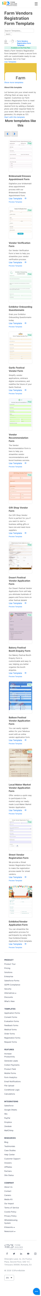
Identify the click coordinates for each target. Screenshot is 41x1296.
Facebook (7, 1253)
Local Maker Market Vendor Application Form (20, 787)
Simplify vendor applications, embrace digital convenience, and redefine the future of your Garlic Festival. (20, 381)
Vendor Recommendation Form (18, 437)
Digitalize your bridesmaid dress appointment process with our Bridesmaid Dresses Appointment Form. (20, 189)
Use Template (10, 62)
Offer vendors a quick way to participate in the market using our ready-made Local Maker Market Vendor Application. (20, 801)
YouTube (28, 1253)
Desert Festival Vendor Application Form (19, 580)
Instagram (35, 1253)
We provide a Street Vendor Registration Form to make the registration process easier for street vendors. (20, 868)
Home (6, 43)
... (11, 43)
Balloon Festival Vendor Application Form (19, 720)
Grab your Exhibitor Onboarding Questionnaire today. (20, 317)
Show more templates (13, 82)
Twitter (14, 1253)
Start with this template (14, 117)
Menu (36, 3)
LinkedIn (21, 1253)
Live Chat (36, 1291)
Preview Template (15, 202)
